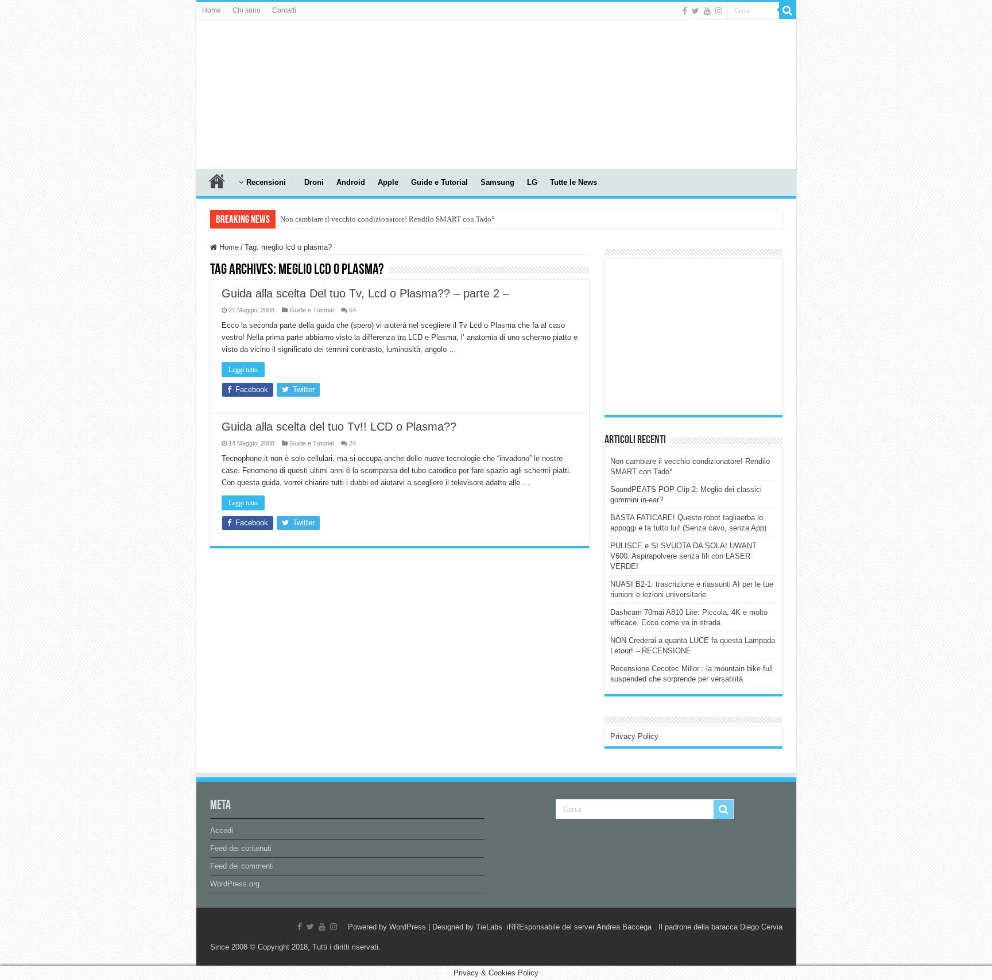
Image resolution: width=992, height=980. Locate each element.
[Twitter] (695, 11)
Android (350, 182)
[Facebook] (684, 11)
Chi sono (246, 10)
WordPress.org (234, 884)
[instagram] (718, 11)
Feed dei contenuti (241, 848)
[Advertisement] (696, 336)
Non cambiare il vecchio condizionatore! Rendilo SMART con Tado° (387, 219)
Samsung (497, 182)
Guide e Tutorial (439, 182)
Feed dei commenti (242, 866)
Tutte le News (573, 182)
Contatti (284, 10)
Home (211, 10)
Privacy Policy (634, 736)
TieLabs (489, 927)
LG (532, 182)
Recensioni (266, 182)
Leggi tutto (243, 370)
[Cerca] (787, 10)
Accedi (221, 830)
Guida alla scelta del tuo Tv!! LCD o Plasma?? (339, 426)
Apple (388, 182)
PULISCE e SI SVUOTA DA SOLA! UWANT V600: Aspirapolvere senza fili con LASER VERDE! (683, 556)
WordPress (407, 927)
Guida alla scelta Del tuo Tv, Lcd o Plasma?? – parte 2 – (365, 293)
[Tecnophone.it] (259, 92)
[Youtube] (707, 11)
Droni (314, 182)
